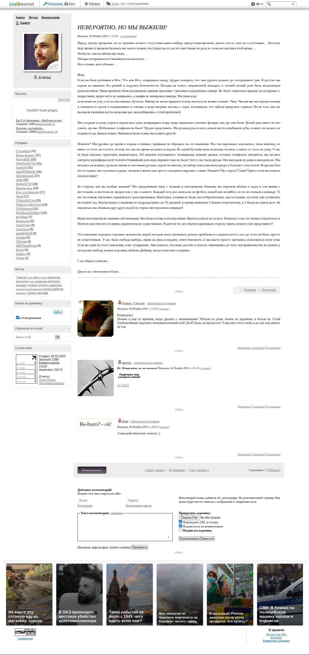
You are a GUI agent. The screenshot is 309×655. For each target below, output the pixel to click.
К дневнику (177, 470)
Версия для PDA (276, 634)
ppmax (127, 362)
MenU (20, 250)
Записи (20, 17)
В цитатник (273, 347)
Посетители (47, 380)
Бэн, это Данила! (27, 192)
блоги (43, 277)
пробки (47, 289)
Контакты (276, 637)
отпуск (43, 285)
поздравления (34, 289)
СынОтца (22, 229)
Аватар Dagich (41, 52)
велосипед (22, 281)
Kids (125, 421)
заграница (41, 281)
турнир (31, 293)
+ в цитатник (128, 36)
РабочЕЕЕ (23, 159)
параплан (55, 285)
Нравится (250, 289)
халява (42, 293)
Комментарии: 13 (47, 131)
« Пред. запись (155, 470)
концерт (21, 285)
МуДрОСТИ (24, 184)
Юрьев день (24, 188)
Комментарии (51, 17)
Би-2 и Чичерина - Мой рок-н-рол (39, 120)
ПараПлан (23, 225)
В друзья (45, 77)
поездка (20, 289)
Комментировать (92, 470)
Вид (259, 5)
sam (30, 277)
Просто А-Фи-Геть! (28, 204)
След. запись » (199, 470)
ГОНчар (21, 241)
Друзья (33, 17)
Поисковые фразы (51, 383)
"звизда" (21, 277)
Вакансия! (23, 221)
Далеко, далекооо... (30, 128)
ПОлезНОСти (25, 200)
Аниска (21, 237)
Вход (72, 3)
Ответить (244, 347)
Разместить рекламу (276, 640)
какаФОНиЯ (24, 233)
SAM (19, 180)
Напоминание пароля (138, 505)
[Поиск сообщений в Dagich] (58, 312)
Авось (115, 3)
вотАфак (22, 217)
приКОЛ (21, 167)
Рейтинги (94, 3)
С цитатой (258, 347)
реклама (21, 293)
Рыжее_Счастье (133, 303)
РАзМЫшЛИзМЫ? (28, 213)
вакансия (54, 277)
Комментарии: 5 (45, 124)
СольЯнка (23, 151)
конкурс (54, 281)
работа (57, 289)
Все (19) (64, 99)
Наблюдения (25, 176)
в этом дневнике (30, 318)
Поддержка (253, 4)
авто (36, 277)
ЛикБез (21, 254)
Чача (19, 196)
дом (32, 281)
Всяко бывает (25, 155)
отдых (32, 285)
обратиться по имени (161, 303)
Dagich (18, 23)
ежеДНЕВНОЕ (25, 172)
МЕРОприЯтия (26, 245)
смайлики (116, 513)
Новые (274, 470)
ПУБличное (24, 209)
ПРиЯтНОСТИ (26, 163)
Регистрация (55, 3)
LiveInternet (23, 4)
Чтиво (20, 258)
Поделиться (269, 289)
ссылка (164, 308)
